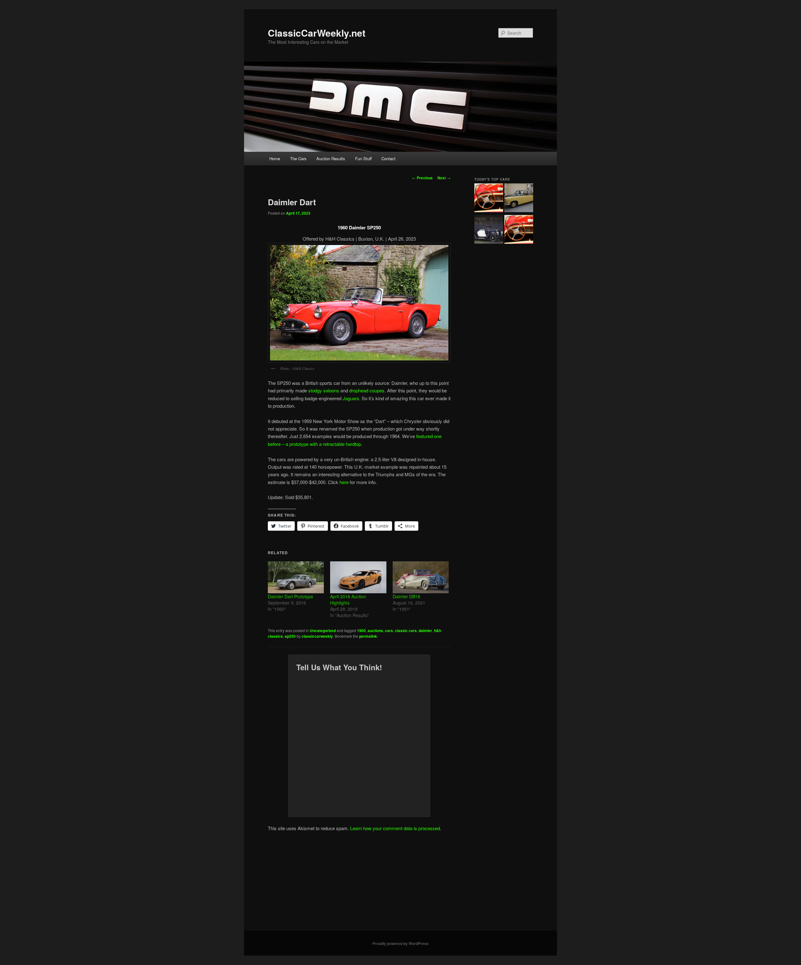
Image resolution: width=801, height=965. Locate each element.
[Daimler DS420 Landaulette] (518, 198)
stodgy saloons (323, 390)
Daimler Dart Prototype (290, 596)
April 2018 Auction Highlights (348, 599)
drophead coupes (367, 390)
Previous (422, 178)
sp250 (290, 636)
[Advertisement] (400, 883)
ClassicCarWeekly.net (316, 32)
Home (274, 158)
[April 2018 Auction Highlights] (358, 577)
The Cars (298, 158)
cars (389, 630)
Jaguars (351, 398)
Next (444, 178)
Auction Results (330, 158)
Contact (388, 158)
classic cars (406, 630)
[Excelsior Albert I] (488, 230)
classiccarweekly (317, 636)
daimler (425, 630)
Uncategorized (323, 630)
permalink (368, 636)
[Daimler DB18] (421, 577)
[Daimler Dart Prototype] (296, 577)
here (344, 482)
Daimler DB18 (406, 596)
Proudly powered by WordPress (400, 943)
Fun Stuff (363, 158)
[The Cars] (518, 230)
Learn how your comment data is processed (395, 828)
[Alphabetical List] (488, 198)
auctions (375, 630)
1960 (361, 630)
